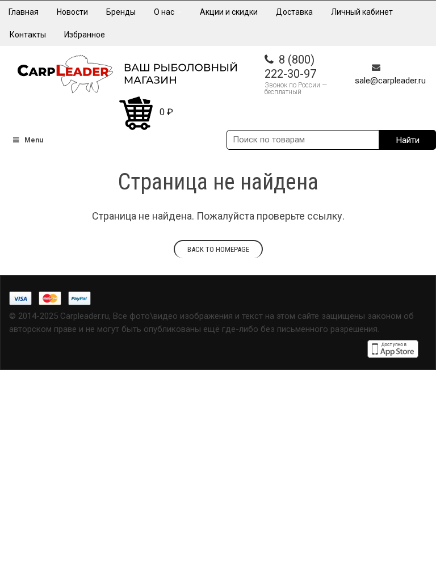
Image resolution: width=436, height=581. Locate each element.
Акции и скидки (229, 11)
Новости (72, 11)
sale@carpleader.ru (390, 80)
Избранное (84, 34)
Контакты (28, 34)
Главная (24, 11)
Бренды (121, 11)
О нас (165, 11)
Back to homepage (218, 249)
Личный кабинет (362, 11)
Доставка (294, 11)
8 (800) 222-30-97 (290, 67)
